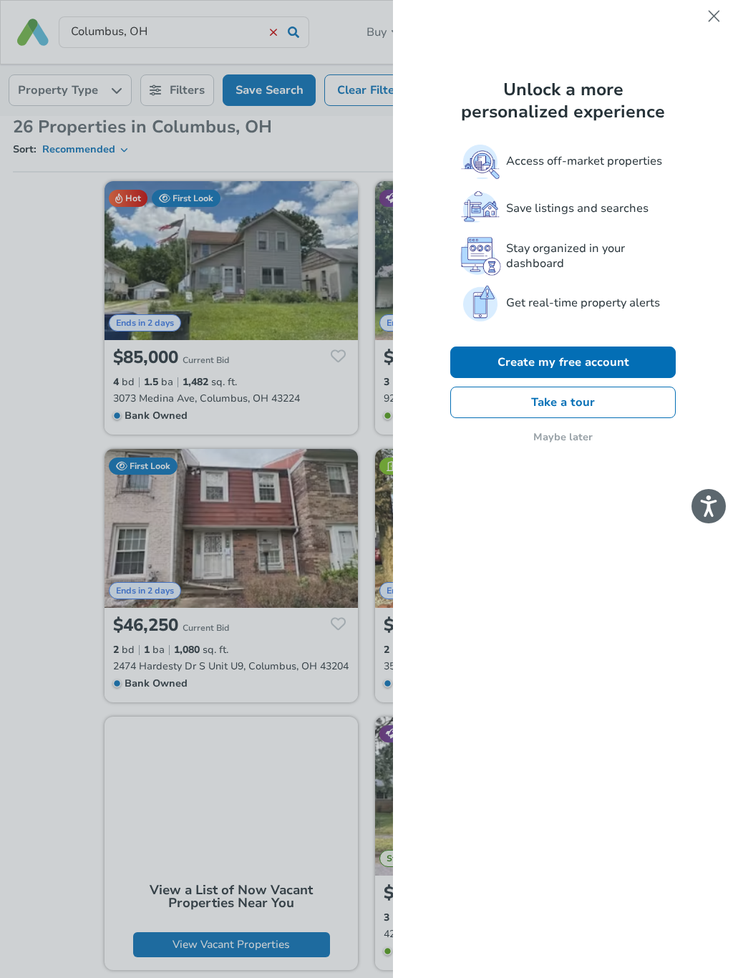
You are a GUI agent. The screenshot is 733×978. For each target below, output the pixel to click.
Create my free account (563, 362)
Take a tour (563, 402)
